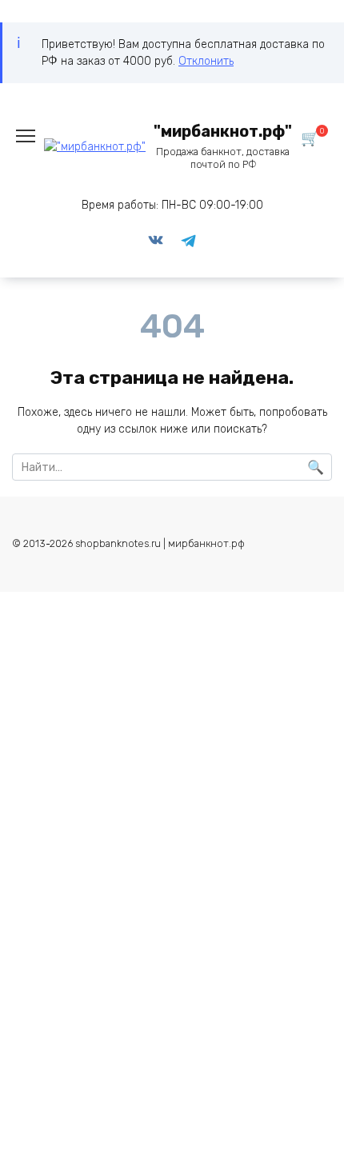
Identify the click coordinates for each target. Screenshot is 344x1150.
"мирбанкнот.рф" (223, 131)
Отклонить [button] (206, 61)
